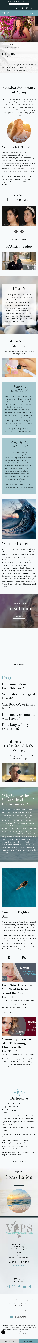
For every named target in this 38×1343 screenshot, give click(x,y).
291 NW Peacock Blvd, (19, 1244)
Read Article (7, 1012)
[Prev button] (16, 231)
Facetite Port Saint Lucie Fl (10, 47)
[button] (3, 1332)
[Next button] (22, 231)
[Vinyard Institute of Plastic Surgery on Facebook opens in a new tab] (19, 1287)
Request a (19, 1175)
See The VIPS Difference (19, 1161)
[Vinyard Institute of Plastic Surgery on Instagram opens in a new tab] (23, 8)
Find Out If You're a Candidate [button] (19, 4)
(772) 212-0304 (27, 1333)
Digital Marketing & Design (21, 1317)
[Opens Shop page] (17, 8)
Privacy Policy (22, 1310)
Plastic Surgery (12, 44)
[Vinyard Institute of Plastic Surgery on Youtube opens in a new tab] (30, 8)
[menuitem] (23, 8)
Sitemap (30, 1310)
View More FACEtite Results (19, 239)
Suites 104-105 (19, 1247)
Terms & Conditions (11, 1310)
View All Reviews (19, 664)
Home (4, 44)
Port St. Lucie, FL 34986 (19, 1249)
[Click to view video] (19, 261)
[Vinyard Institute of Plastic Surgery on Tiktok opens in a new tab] (34, 8)
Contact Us (19, 1184)
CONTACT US (19, 617)
